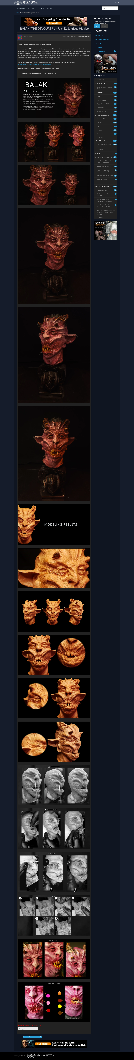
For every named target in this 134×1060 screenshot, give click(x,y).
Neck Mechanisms (106, 179)
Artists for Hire (106, 111)
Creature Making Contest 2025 (106, 145)
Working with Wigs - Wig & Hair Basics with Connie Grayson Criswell (106, 212)
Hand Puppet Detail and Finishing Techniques (106, 161)
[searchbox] (110, 8)
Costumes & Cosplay (106, 119)
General (106, 96)
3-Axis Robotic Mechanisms (106, 175)
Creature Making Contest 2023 (83, 36)
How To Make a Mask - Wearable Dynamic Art (106, 171)
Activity (41, 8)
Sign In (117, 3)
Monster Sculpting (106, 190)
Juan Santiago (27, 36)
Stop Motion (106, 134)
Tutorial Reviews (106, 100)
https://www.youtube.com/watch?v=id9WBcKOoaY (34, 64)
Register (31, 1037)
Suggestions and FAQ (106, 104)
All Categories (100, 79)
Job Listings (106, 107)
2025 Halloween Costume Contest (106, 88)
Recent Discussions (103, 39)
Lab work (106, 122)
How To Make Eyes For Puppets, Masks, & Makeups (106, 206)
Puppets (106, 130)
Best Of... (49, 8)
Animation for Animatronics (106, 166)
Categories (31, 8)
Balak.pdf (24, 1028)
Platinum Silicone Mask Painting (106, 194)
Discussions (21, 8)
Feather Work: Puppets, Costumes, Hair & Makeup (106, 200)
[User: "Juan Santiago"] (20, 37)
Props (106, 126)
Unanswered (106, 51)
